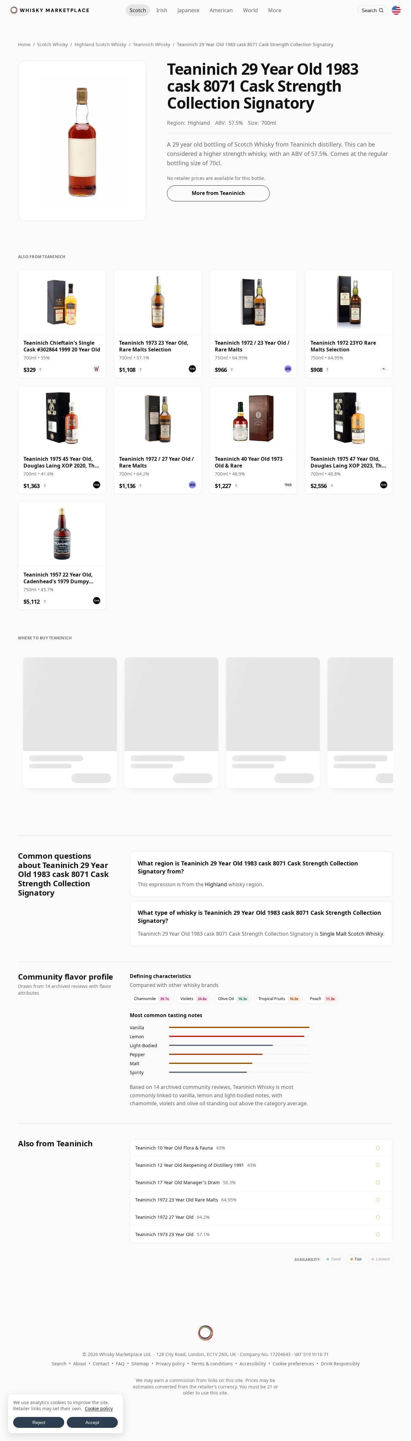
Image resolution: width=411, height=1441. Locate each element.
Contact (101, 1364)
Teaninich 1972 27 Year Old (164, 1217)
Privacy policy (170, 1364)
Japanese (188, 10)
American (221, 10)
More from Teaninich (218, 193)
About (79, 1364)
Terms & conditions (212, 1364)
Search (59, 1364)
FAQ (120, 1364)
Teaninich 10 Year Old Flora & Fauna (174, 1148)
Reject (38, 1422)
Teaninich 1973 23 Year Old (164, 1234)
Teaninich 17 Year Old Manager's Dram (177, 1182)
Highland (216, 884)
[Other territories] (396, 10)
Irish (161, 10)
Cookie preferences (293, 1364)
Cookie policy (99, 1408)
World (250, 10)
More (274, 10)
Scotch (138, 10)
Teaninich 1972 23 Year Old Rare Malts (176, 1200)
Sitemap (140, 1364)
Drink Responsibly (340, 1364)
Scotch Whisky (52, 44)
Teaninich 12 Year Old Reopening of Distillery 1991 (189, 1165)
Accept (92, 1422)
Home (24, 44)
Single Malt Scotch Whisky (351, 933)
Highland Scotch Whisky (100, 44)
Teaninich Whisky (151, 44)
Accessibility (253, 1364)
